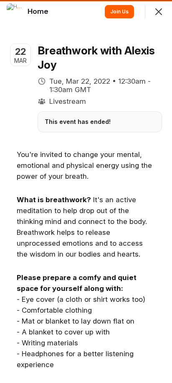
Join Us (119, 11)
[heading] (39, 11)
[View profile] (15, 11)
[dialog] (86, 191)
